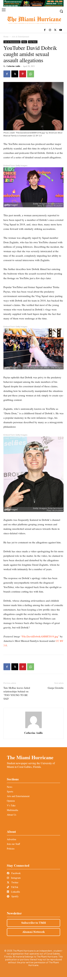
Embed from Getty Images (15, 165)
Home (5, 36)
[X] (55, 30)
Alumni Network (34, 932)
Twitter (14, 882)
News (24, 42)
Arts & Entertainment (20, 36)
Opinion (11, 800)
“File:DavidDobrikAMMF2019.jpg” (40, 636)
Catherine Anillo (13, 66)
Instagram (15, 877)
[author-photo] (33, 728)
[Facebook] (44, 30)
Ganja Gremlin (56, 687)
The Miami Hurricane (30, 757)
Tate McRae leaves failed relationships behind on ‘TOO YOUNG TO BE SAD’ (16, 693)
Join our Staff (13, 844)
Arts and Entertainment (18, 796)
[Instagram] (50, 30)
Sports (10, 791)
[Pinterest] (22, 73)
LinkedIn (15, 891)
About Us (11, 814)
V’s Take (11, 805)
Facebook (16, 873)
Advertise (11, 839)
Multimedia (12, 810)
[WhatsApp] (30, 73)
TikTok (14, 887)
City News (32, 42)
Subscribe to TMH (33, 922)
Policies (10, 848)
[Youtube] (60, 30)
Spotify (15, 896)
